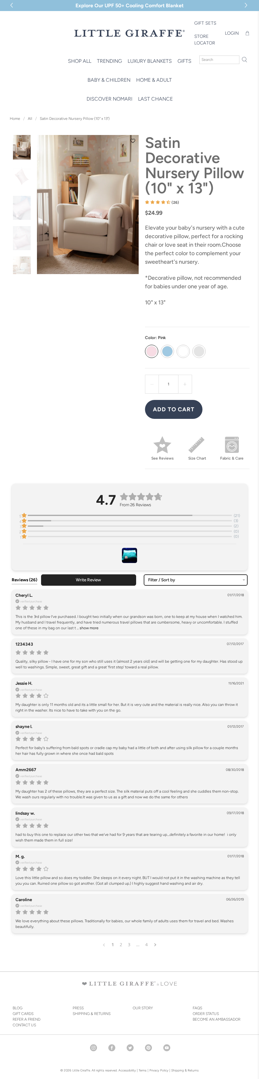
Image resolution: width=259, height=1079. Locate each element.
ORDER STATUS (206, 1014)
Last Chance (155, 99)
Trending (109, 61)
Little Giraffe (81, 1070)
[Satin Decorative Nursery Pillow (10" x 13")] (88, 204)
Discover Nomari (109, 99)
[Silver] (199, 351)
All (30, 118)
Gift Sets (205, 23)
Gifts (184, 61)
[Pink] (151, 351)
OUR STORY (143, 1008)
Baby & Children (108, 80)
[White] (183, 351)
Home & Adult (154, 80)
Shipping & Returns (185, 1070)
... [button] (87, 628)
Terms (143, 1070)
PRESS (78, 1008)
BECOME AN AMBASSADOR (216, 1019)
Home (15, 118)
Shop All (79, 61)
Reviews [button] (24, 579)
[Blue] (167, 351)
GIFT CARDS (23, 1014)
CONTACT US (24, 1025)
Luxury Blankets (150, 61)
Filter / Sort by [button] (161, 580)
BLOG (17, 1008)
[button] (247, 5)
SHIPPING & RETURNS (92, 1014)
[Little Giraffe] (129, 33)
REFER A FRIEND (26, 1019)
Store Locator (204, 39)
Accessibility (127, 1070)
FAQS (197, 1008)
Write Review (88, 579)
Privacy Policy (158, 1070)
